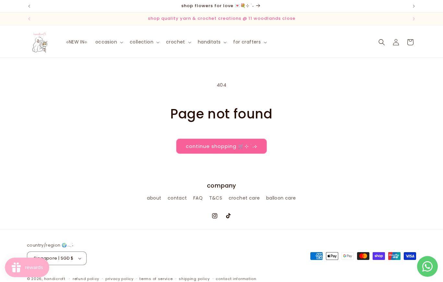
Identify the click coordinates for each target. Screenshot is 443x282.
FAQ (198, 198)
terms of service (156, 278)
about (154, 198)
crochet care (244, 198)
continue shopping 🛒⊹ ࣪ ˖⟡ (221, 146)
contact (177, 198)
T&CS (215, 198)
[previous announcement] (29, 6)
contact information (236, 278)
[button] (108, 42)
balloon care (281, 198)
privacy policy (119, 278)
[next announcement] (414, 6)
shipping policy (194, 278)
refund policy (86, 278)
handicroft (55, 278)
